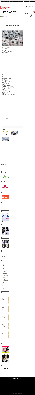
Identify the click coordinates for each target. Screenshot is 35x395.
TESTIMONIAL (3, 255)
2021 (2, 264)
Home (0, 1)
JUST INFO (3, 315)
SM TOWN (3, 332)
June (3, 268)
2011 (2, 288)
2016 (2, 284)
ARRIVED (2, 298)
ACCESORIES (3, 297)
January (3, 282)
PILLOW (2, 323)
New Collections (8, 1)
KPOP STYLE (3, 318)
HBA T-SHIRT (3, 310)
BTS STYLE (3, 301)
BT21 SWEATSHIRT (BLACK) (5, 280)
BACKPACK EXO (3, 299)
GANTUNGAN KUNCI (4, 306)
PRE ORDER (3, 324)
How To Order (19, 1)
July (3, 267)
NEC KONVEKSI (3, 256)
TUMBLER (2, 336)
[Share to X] (6, 120)
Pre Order (3, 1)
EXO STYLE (3, 305)
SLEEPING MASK (3, 331)
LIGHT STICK (3, 319)
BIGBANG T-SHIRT (3, 300)
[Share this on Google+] (8, 120)
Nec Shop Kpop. (13, 391)
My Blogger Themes (27, 391)
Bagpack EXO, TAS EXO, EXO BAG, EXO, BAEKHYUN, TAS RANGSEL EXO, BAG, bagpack (5, 354)
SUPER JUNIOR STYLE (4, 334)
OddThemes (21, 391)
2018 (2, 283)
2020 (2, 265)
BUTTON (2, 302)
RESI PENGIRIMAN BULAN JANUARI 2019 (5, 275)
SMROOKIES (3, 333)
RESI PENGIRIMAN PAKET (6, 118)
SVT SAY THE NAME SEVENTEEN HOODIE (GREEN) (6, 273)
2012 (2, 287)
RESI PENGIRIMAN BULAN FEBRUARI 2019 (5, 274)
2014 (2, 286)
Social (12, 1)
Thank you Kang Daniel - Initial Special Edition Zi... (6, 271)
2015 (2, 285)
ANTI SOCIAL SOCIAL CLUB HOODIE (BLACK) (5, 279)
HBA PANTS (3, 309)
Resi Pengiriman (23, 1)
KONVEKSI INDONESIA (4, 317)
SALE (2, 327)
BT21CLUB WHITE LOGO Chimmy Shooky (5, 277)
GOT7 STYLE (3, 308)
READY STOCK (3, 325)
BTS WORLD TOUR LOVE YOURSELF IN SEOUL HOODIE (6, 281)
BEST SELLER (16, 1)
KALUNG (2, 316)
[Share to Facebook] (4, 120)
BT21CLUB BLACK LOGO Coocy (6, 278)
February (4, 270)
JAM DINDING (3, 314)
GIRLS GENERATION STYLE (4, 307)
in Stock (5, 1)
